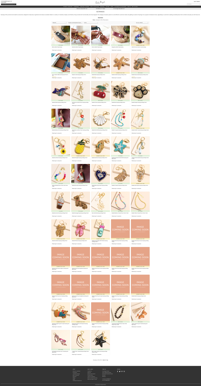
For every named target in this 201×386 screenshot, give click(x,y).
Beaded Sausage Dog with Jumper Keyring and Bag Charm (60, 324)
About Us (89, 372)
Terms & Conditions (91, 376)
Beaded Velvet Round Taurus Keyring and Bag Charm (100, 269)
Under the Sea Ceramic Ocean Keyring (139, 47)
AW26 (112, 6)
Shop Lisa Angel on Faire (92, 379)
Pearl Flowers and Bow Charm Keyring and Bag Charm (80, 131)
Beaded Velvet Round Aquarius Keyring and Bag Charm (80, 269)
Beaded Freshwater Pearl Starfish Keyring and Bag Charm (120, 158)
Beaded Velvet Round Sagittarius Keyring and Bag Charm (80, 296)
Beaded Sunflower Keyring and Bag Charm (60, 157)
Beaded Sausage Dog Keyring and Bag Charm (80, 213)
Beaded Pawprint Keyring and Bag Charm (139, 102)
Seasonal (102, 6)
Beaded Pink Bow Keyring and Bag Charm (79, 240)
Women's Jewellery (67, 6)
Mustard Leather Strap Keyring (77, 47)
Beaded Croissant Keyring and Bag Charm (119, 185)
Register (198, 1)
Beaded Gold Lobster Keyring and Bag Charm (140, 185)
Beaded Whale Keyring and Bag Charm (59, 102)
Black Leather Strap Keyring (57, 47)
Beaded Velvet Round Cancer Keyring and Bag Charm (140, 241)
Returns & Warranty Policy (92, 377)
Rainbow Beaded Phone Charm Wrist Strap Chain (60, 186)
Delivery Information (91, 373)
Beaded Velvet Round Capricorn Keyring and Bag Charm (60, 269)
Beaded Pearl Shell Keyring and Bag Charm (99, 130)
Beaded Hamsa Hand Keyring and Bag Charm (140, 74)
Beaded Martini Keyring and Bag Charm (139, 296)
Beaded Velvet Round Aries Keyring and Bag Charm (120, 269)
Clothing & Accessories (120, 6)
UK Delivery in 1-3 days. (100, 8)
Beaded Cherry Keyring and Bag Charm (99, 102)
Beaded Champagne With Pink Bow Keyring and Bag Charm (100, 241)
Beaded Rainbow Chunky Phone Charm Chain (120, 213)
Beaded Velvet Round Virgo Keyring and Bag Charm (120, 296)
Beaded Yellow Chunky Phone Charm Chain (140, 213)
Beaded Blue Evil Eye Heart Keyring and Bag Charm (99, 186)
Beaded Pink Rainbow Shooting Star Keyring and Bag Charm (80, 324)
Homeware (76, 6)
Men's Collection (94, 6)
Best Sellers (135, 6)
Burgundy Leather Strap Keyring (117, 47)
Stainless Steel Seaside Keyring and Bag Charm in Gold (140, 158)
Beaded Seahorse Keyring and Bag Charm (99, 157)
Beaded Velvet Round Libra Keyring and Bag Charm (120, 241)
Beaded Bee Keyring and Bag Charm (98, 74)
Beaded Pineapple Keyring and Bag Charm (79, 157)
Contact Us (90, 371)
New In (129, 6)
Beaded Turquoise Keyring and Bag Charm (119, 130)
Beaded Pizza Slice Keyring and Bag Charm (80, 185)
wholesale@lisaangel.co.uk (6, 1)
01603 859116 (3, 2)
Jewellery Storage (84, 6)
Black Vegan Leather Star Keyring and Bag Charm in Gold (99, 352)
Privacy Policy (90, 375)
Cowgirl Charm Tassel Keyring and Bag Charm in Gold (80, 352)
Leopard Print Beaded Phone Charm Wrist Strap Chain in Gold (119, 324)
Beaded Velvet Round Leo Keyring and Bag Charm (59, 296)
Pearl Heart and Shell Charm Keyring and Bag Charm (80, 103)
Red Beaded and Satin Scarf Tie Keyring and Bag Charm (60, 352)
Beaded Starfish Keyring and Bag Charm (119, 74)
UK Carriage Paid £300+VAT (119, 8)
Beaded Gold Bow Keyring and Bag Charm (59, 240)
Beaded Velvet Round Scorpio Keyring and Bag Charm (100, 296)
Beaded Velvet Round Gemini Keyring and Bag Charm (140, 269)
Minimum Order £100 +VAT (82, 8)
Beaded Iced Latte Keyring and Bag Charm (60, 213)
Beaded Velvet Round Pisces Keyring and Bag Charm (100, 324)
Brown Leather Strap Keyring (97, 47)
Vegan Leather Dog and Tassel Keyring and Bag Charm (139, 324)
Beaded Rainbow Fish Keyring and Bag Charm (60, 130)
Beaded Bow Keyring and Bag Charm (118, 102)
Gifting (107, 6)
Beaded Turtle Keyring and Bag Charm (79, 74)
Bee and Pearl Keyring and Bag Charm (99, 213)
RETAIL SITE (8, 4)
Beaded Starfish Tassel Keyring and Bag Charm (140, 130)
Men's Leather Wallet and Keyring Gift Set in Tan (60, 75)
